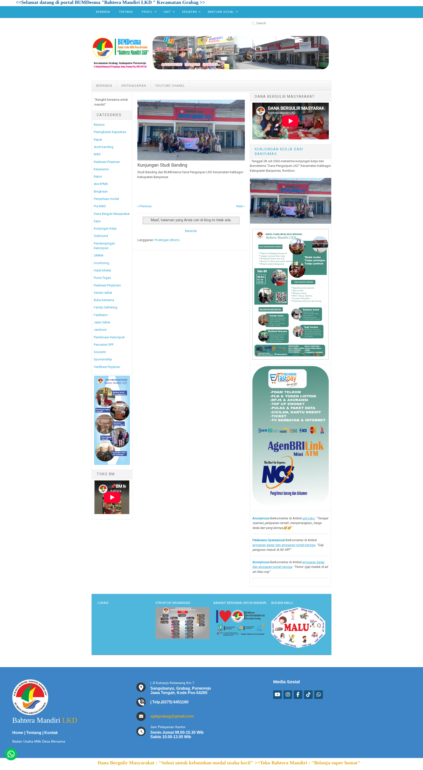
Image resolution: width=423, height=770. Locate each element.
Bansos (99, 124)
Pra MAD (100, 206)
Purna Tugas (102, 278)
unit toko (308, 518)
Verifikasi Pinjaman (107, 367)
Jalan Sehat (102, 322)
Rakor (98, 176)
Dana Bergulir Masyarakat (112, 214)
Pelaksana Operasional (268, 540)
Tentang (126, 11)
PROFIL (147, 11)
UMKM (98, 255)
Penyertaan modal (106, 199)
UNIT (167, 11)
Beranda (103, 11)
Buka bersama (104, 300)
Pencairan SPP (104, 344)
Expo (97, 221)
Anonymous (261, 518)
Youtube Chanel (170, 85)
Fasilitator (101, 315)
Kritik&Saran (133, 85)
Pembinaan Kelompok (109, 337)
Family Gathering (105, 307)
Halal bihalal (102, 270)
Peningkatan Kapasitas (110, 132)
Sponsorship (103, 359)
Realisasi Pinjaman (107, 162)
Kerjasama (101, 169)
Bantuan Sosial (221, 11)
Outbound (101, 236)
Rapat (98, 139)
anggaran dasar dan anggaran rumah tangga (283, 545)
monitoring (101, 263)
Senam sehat (103, 292)
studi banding (103, 147)
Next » (240, 206)
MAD (97, 154)
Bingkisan (101, 191)
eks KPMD (101, 184)
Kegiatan (189, 11)
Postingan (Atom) (167, 240)
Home (17, 733)
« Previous (144, 206)
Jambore (100, 329)
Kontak (51, 733)
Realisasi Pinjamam (107, 285)
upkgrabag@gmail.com (172, 716)
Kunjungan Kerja (105, 228)
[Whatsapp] (10, 754)
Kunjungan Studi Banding (162, 165)
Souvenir (100, 352)
